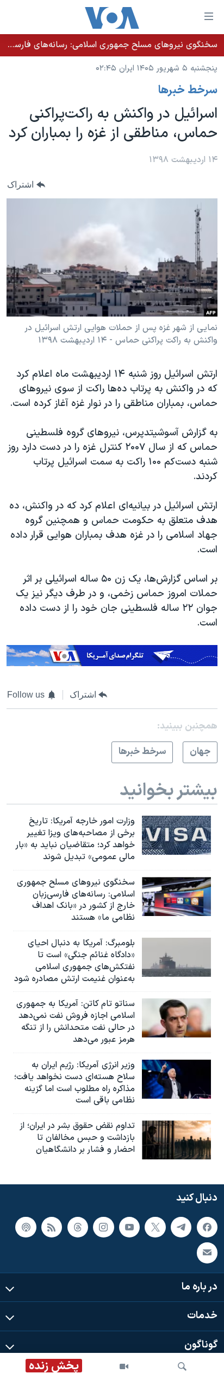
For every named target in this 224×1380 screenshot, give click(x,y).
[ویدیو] (124, 1366)
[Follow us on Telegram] (181, 1227)
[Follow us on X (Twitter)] (155, 1227)
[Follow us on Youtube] (129, 1227)
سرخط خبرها (187, 90)
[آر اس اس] (51, 1227)
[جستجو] (182, 1366)
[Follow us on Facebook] (207, 1227)
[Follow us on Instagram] (103, 1227)
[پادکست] (25, 1227)
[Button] (26, 184)
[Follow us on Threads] (77, 1227)
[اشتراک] (207, 1252)
